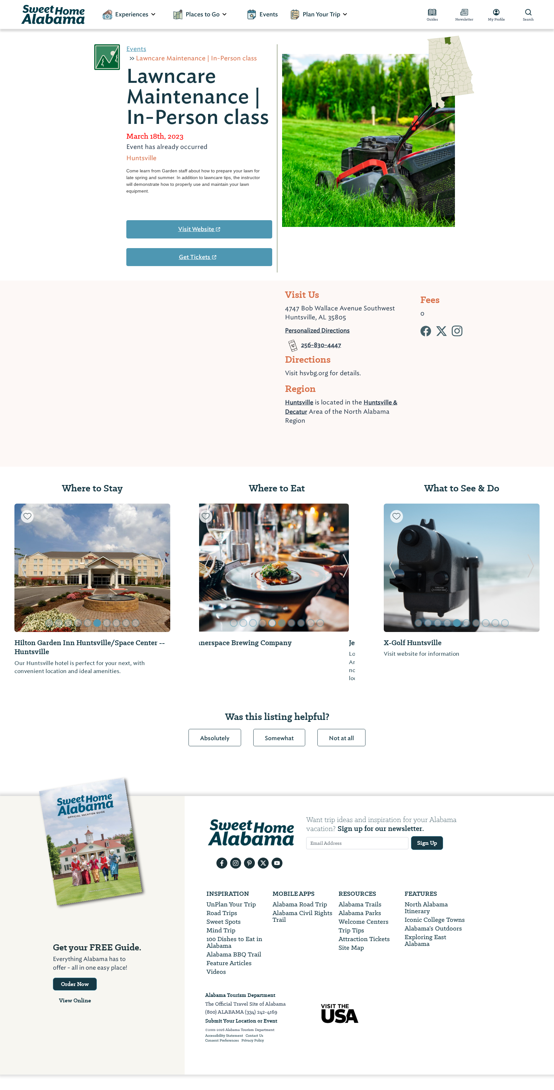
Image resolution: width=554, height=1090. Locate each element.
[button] (23, 568)
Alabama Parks (360, 913)
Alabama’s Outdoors (433, 928)
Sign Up (427, 843)
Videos (216, 971)
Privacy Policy (252, 1040)
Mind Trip (220, 930)
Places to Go (203, 14)
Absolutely (215, 738)
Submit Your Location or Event (241, 1020)
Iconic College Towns (435, 919)
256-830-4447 (321, 342)
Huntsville (299, 402)
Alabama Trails (360, 904)
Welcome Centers (364, 921)
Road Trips (221, 913)
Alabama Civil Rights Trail (302, 916)
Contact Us (254, 1036)
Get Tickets (195, 257)
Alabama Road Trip (300, 904)
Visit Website (196, 229)
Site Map (351, 947)
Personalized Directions (317, 330)
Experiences (131, 14)
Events (268, 14)
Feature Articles (229, 963)
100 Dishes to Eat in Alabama (234, 942)
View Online (75, 1000)
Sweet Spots (223, 921)
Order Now (75, 984)
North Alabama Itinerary (426, 907)
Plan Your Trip (321, 14)
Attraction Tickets (364, 939)
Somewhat (279, 738)
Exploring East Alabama (425, 940)
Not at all (341, 738)
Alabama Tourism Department (240, 995)
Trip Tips (351, 930)
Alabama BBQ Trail (233, 954)
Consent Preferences (222, 1040)
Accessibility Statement (224, 1036)
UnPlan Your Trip (231, 904)
